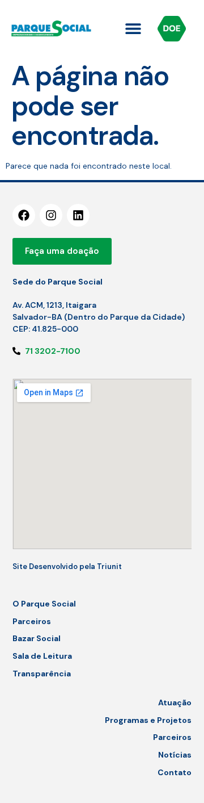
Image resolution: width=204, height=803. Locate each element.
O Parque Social (44, 604)
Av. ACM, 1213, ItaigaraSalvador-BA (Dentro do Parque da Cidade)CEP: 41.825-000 (98, 317)
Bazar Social (36, 638)
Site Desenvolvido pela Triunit (67, 566)
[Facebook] (23, 215)
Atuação (175, 702)
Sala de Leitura (42, 656)
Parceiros (31, 621)
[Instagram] (51, 215)
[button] (133, 28)
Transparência (41, 673)
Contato (175, 772)
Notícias (175, 755)
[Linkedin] (78, 215)
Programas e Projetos (148, 720)
